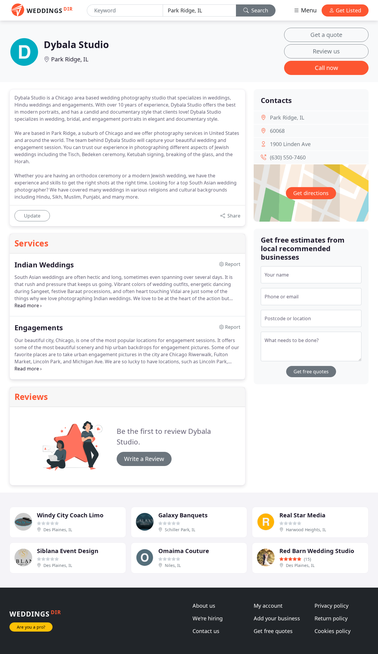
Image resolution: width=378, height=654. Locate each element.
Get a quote (326, 35)
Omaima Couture (183, 551)
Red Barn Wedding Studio (316, 551)
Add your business (277, 618)
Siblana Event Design (67, 551)
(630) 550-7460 (288, 157)
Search (259, 10)
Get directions (311, 193)
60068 (277, 130)
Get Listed (347, 10)
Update (32, 215)
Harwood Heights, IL (306, 529)
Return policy (331, 618)
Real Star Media (302, 515)
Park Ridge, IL (69, 59)
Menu (308, 10)
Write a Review (144, 459)
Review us (326, 51)
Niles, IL (173, 565)
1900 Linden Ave (290, 144)
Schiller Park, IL (180, 529)
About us (204, 605)
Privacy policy (331, 605)
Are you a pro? (31, 627)
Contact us (206, 631)
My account (268, 605)
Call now (326, 68)
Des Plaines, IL (57, 529)
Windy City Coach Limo (70, 515)
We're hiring (208, 618)
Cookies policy (333, 631)
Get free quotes (311, 371)
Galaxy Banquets (183, 515)
